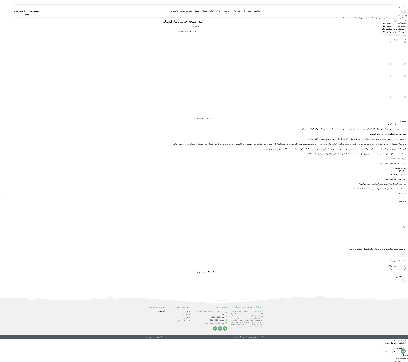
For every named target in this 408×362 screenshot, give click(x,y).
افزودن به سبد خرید (185, 31)
